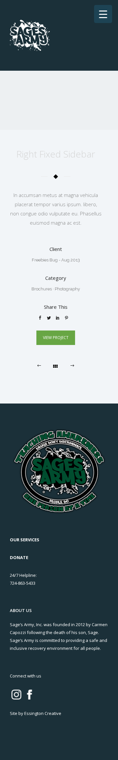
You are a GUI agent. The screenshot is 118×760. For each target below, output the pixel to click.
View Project (56, 337)
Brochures (41, 288)
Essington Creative (42, 713)
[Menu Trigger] (103, 14)
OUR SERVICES (24, 540)
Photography (67, 288)
